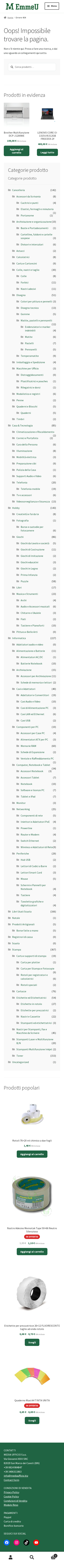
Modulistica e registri (28, 393)
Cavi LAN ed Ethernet (32, 714)
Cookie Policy (11, 1496)
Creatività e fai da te (27, 514)
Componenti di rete (32, 815)
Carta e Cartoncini (26, 263)
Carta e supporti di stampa (31, 956)
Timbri (20, 419)
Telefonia (21, 482)
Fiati (23, 619)
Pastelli (29, 343)
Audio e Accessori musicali (35, 606)
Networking (23, 809)
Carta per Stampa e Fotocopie (37, 968)
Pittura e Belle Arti (27, 631)
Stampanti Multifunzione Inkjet (34, 1049)
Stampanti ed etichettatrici (36, 1023)
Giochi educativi (29, 562)
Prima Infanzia (29, 574)
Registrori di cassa (22, 937)
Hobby (16, 507)
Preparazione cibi (26, 463)
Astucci (20, 250)
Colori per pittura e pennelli (36, 301)
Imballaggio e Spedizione (30, 362)
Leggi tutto (47, 152)
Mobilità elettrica (26, 457)
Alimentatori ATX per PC (34, 739)
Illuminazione (24, 450)
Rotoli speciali (29, 985)
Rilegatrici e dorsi (30, 387)
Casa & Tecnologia (22, 425)
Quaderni (26, 412)
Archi (23, 600)
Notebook (26, 784)
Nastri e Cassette (30, 1016)
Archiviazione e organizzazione (33, 221)
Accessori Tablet (30, 777)
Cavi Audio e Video (30, 701)
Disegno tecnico (30, 307)
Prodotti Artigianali (23, 924)
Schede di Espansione (32, 752)
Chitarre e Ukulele (31, 612)
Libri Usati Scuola (22, 911)
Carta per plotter (30, 962)
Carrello (49, 1554)
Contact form (11, 1480)
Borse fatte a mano (27, 930)
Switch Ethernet (30, 840)
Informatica (19, 638)
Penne (20, 400)
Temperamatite (30, 355)
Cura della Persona (26, 444)
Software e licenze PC (32, 790)
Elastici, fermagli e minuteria (37, 209)
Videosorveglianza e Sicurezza (33, 501)
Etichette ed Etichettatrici (31, 997)
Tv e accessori (24, 495)
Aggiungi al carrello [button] (16, 151)
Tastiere (25, 895)
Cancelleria (18, 190)
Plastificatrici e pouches (34, 381)
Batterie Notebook (31, 663)
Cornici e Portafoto (27, 438)
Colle (24, 276)
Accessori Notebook (32, 771)
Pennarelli (31, 349)
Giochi (19, 536)
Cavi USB (25, 720)
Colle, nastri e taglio (27, 269)
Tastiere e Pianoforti (32, 625)
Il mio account (10, 1557)
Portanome (27, 215)
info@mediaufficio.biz (16, 1475)
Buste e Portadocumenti (34, 228)
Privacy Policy (11, 1492)
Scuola (16, 943)
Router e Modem (30, 834)
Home (10, 17)
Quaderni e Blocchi (26, 406)
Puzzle (24, 581)
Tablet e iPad (28, 796)
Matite (28, 336)
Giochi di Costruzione (32, 549)
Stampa (16, 949)
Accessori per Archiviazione (36, 676)
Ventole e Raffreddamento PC (37, 758)
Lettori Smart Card (31, 872)
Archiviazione (24, 669)
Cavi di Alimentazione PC (35, 708)
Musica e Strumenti (27, 593)
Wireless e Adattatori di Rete (37, 847)
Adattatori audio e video (29, 644)
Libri (18, 587)
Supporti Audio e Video (28, 476)
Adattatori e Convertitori (35, 695)
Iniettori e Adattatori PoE (35, 821)
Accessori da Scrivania (28, 196)
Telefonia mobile (30, 488)
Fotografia (22, 520)
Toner (19, 1055)
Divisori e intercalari (32, 244)
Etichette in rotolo (31, 1004)
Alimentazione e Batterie (30, 650)
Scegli (32, 1342)
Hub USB (25, 859)
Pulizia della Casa (26, 469)
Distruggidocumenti (32, 374)
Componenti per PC (27, 727)
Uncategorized (20, 1062)
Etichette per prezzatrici (35, 1010)
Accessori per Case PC (33, 733)
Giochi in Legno (29, 568)
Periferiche (22, 853)
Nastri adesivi (28, 288)
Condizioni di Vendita (15, 1500)
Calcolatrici (22, 257)
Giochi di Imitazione (32, 555)
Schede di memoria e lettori (36, 682)
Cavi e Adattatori (25, 688)
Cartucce (21, 991)
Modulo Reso (11, 1504)
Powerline (26, 828)
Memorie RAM (28, 746)
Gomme (25, 314)
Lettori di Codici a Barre (34, 866)
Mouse (24, 878)
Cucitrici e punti (29, 202)
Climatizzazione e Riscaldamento (35, 431)
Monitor (21, 803)
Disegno (21, 295)
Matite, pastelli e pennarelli (36, 320)
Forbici (24, 282)
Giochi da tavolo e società (35, 543)
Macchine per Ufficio (27, 368)
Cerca (32, 1557)
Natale (16, 918)
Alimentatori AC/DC (32, 657)
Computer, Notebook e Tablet (33, 765)
